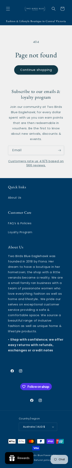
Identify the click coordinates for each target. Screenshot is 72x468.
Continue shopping (36, 70)
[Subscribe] (59, 150)
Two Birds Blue (34, 455)
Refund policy (42, 460)
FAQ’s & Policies (20, 223)
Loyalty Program (20, 232)
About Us (14, 198)
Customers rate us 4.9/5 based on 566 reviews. (36, 163)
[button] (8, 8)
